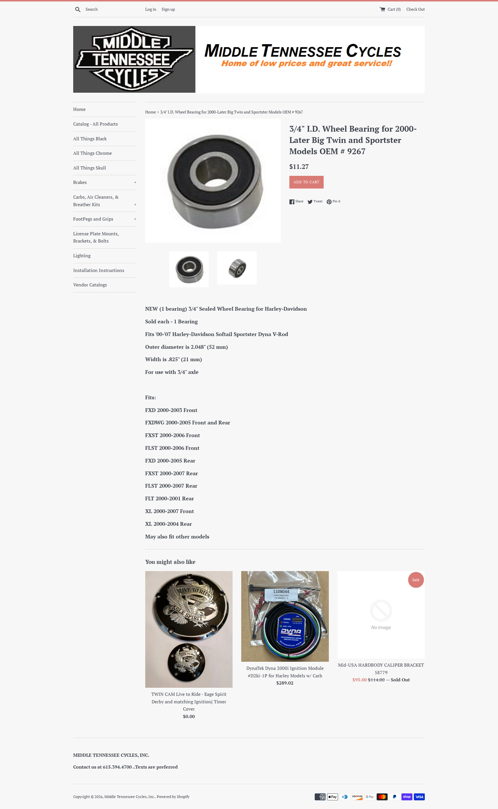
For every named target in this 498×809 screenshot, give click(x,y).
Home (79, 109)
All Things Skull (89, 168)
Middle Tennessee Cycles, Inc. (129, 796)
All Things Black (90, 138)
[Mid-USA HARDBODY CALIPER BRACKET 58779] (381, 615)
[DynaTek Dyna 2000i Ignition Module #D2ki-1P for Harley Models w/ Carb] (285, 616)
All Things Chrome (92, 153)
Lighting (81, 255)
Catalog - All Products (95, 124)
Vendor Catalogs (90, 285)
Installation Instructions (98, 270)
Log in (150, 9)
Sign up (168, 9)
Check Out (415, 9)
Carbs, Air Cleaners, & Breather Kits (105, 201)
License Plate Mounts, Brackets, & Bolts (96, 237)
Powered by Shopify (173, 796)
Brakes (105, 182)
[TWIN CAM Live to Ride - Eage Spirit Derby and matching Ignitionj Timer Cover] (189, 629)
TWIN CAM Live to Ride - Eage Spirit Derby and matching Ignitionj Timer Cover (189, 701)
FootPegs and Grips (105, 219)
